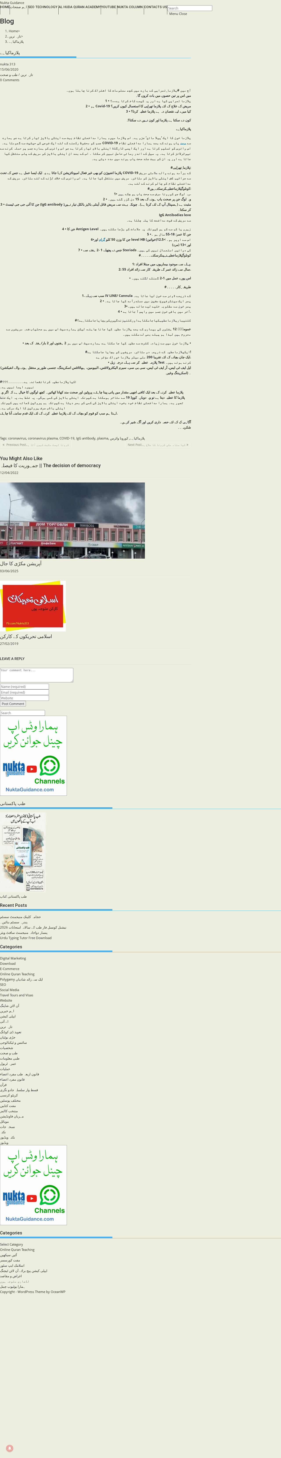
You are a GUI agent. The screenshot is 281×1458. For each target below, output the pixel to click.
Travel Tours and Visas (16, 995)
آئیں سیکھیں (8, 1255)
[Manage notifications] (9, 1448)
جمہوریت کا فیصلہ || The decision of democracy (50, 465)
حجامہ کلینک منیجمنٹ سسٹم (20, 917)
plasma (102, 438)
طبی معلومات (10, 1058)
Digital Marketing (13, 958)
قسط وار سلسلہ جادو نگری (19, 1090)
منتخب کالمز (9, 1111)
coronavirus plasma (43, 438)
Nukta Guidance (12, 2)
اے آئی (4, 1021)
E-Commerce (9, 969)
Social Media (9, 990)
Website (6, 1000)
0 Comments (9, 80)
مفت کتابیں (8, 1105)
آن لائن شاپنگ (9, 1005)
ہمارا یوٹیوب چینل (12, 1286)
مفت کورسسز (10, 1260)
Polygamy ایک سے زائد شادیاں (21, 979)
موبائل (4, 1121)
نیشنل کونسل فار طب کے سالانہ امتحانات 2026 (33, 927)
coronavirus (17, 438)
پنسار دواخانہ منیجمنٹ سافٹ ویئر (23, 932)
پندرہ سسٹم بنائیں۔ (13, 922)
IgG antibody (85, 438)
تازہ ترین (27, 74)
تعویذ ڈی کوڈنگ (10, 1032)
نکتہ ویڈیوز (7, 1137)
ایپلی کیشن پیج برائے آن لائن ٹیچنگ (23, 1270)
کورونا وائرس (119, 438)
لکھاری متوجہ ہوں (14, 1281)
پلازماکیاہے (16, 41)
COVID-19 (66, 438)
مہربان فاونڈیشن (12, 1116)
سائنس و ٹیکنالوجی (13, 1042)
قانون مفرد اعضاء (12, 1079)
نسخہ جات (7, 1126)
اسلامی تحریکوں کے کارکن (26, 636)
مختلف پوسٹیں (10, 1100)
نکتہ (3, 1132)
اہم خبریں (7, 1011)
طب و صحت (9, 74)
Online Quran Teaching (17, 974)
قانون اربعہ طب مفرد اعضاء (19, 1074)
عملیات (5, 1069)
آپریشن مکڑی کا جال (20, 563)
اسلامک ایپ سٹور (12, 1265)
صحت (183, 143)
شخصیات (6, 1048)
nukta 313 (7, 64)
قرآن (3, 1084)
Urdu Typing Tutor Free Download (26, 938)
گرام (102, 239)
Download (8, 963)
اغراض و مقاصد (11, 1276)
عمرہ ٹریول (8, 1063)
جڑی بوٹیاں (7, 1037)
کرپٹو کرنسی (9, 1095)
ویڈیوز (4, 1142)
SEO (3, 984)
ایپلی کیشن (8, 1016)
